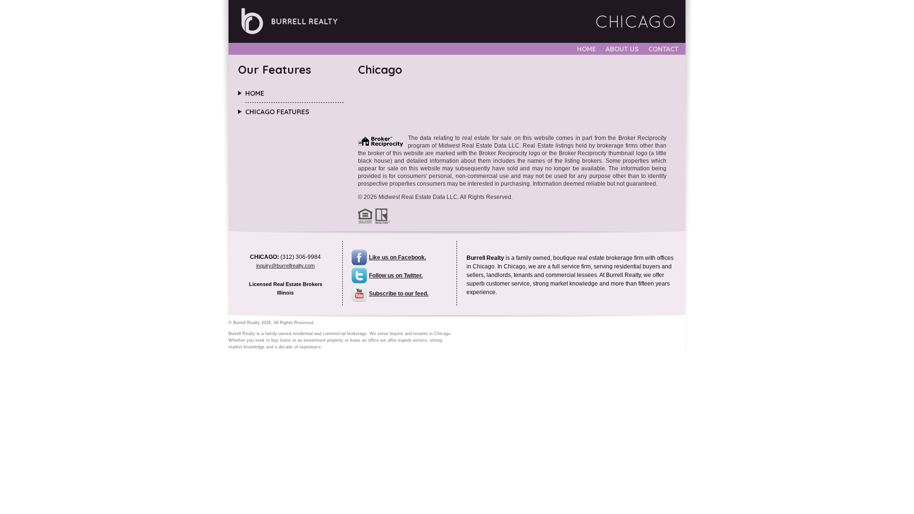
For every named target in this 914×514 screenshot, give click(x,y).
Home (586, 49)
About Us (622, 49)
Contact (663, 49)
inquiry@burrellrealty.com (285, 265)
